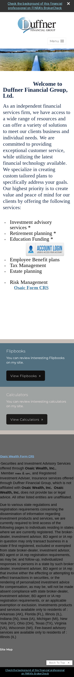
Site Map (6, 649)
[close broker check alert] (68, 3)
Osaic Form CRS (31, 287)
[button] (57, 41)
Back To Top (57, 662)
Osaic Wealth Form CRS (17, 456)
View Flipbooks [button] (23, 376)
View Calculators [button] (24, 419)
